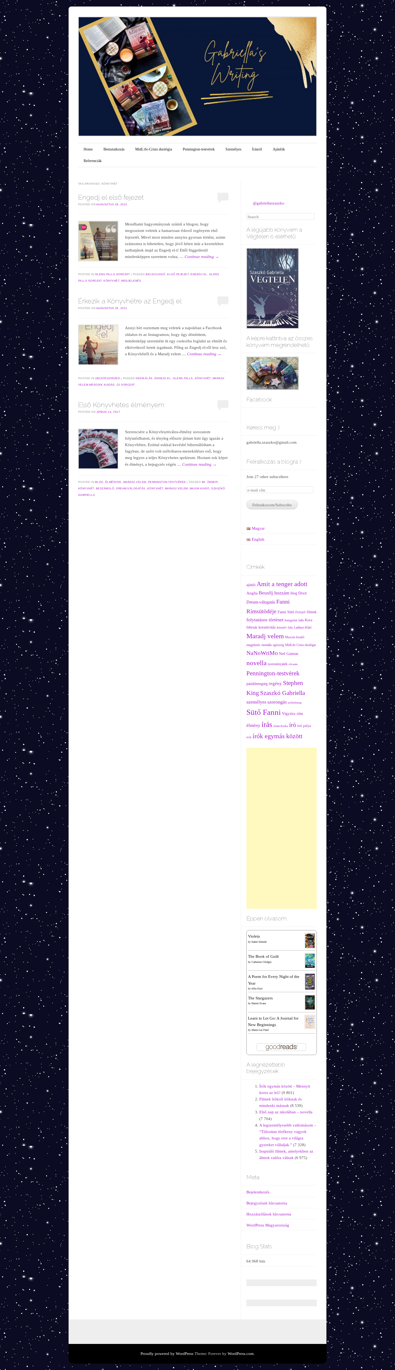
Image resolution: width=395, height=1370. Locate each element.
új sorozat (126, 384)
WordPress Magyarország (267, 1225)
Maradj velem (134, 481)
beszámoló (105, 488)
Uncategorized (107, 378)
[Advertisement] (281, 828)
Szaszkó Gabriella (282, 692)
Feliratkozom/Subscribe (272, 505)
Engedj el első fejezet (111, 197)
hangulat (291, 620)
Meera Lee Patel (260, 1029)
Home (88, 149)
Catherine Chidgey (262, 961)
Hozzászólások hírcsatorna (268, 1214)
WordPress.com (241, 1353)
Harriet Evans (259, 1003)
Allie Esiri (257, 988)
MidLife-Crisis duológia (153, 149)
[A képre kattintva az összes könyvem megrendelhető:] (272, 373)
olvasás (293, 664)
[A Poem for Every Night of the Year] (310, 981)
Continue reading (202, 256)
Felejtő (300, 612)
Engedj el (199, 274)
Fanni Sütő (286, 612)
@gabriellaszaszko (268, 203)
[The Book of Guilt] (310, 960)
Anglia (252, 593)
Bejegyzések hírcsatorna (266, 1203)
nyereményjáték (278, 664)
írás (266, 724)
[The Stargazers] (310, 1002)
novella (256, 662)
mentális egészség (272, 645)
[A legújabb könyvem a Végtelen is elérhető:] (272, 288)
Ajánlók (279, 149)
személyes (256, 702)
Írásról (257, 149)
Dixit (302, 593)
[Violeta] (310, 940)
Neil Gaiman (288, 654)
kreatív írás (285, 627)
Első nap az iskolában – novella (286, 1112)
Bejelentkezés (258, 1192)
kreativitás (267, 627)
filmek (312, 612)
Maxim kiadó (200, 488)
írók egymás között (278, 736)
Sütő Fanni (263, 712)
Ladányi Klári (302, 627)
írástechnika (280, 726)
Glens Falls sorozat (112, 274)
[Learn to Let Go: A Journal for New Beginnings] (310, 1021)
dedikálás (144, 378)
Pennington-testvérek (199, 149)
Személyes (233, 149)
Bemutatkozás (113, 149)
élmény (253, 725)
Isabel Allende (259, 941)
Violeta (254, 936)
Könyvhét (111, 280)
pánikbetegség (257, 684)
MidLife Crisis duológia (300, 645)
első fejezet (178, 274)
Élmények (113, 481)
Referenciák (93, 161)
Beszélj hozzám (274, 593)
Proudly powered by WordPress (167, 1353)
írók (249, 737)
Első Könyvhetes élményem (121, 405)
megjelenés (131, 280)
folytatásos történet (264, 619)
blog (293, 593)
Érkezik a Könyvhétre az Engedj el (130, 301)
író (292, 725)
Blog (99, 481)
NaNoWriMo (262, 653)
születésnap (295, 702)
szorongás (277, 702)
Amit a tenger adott (282, 583)
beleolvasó (155, 274)
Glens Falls (183, 378)
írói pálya (304, 726)
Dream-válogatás (130, 488)
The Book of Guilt (263, 956)
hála (301, 620)
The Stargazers (260, 998)
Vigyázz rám (292, 713)
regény (275, 683)
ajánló (251, 585)
